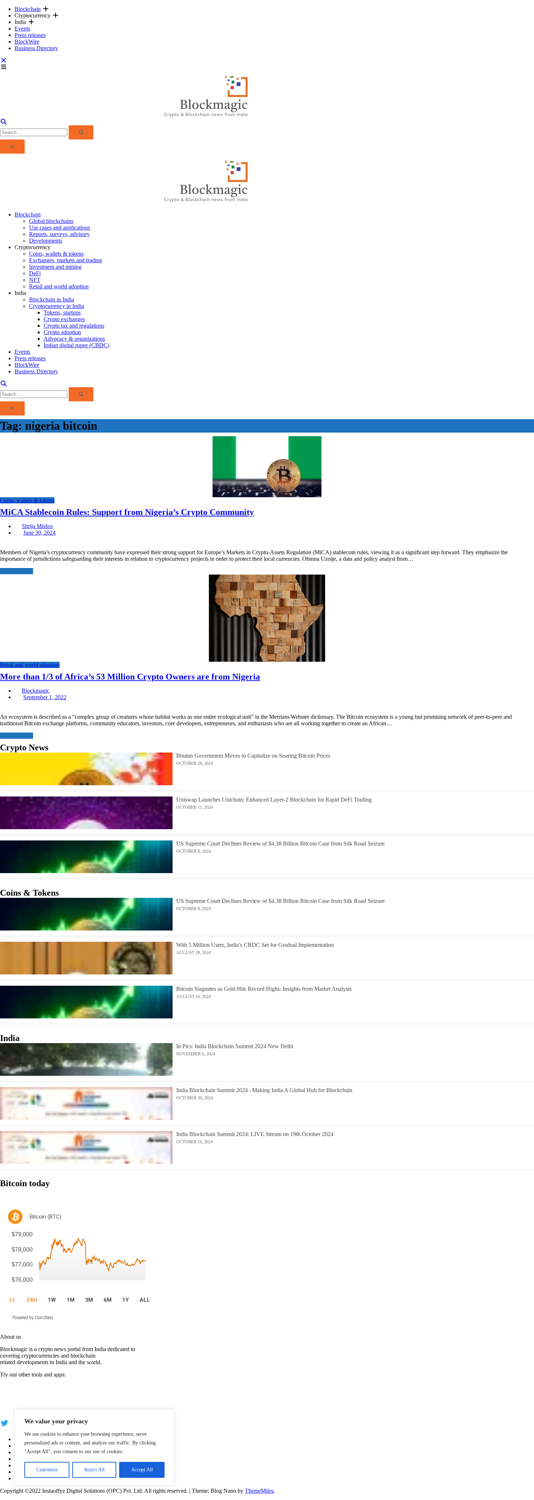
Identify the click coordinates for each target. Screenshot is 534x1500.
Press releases (30, 35)
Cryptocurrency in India (56, 306)
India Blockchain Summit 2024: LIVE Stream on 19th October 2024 (254, 1134)
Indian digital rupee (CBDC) (76, 345)
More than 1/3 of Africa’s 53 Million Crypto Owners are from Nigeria (130, 676)
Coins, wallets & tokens (56, 254)
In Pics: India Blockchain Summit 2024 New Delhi (234, 1046)
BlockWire (27, 41)
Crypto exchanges (64, 319)
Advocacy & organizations (74, 339)
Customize (47, 1469)
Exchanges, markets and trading (65, 260)
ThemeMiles (259, 1491)
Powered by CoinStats (32, 1317)
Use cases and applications (59, 227)
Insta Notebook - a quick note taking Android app (57, 1400)
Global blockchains (51, 221)
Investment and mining (55, 267)
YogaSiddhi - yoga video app (33, 1406)
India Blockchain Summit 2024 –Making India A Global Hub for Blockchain (264, 1090)
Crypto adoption (62, 332)
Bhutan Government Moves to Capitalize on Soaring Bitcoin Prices (253, 756)
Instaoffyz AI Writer (23, 1393)
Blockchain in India (51, 299)
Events (22, 28)
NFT (34, 280)
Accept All (142, 1469)
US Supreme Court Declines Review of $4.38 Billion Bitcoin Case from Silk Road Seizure (280, 843)
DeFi (35, 273)
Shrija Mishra (37, 526)
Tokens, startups (62, 312)
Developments (45, 241)
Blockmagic (35, 691)
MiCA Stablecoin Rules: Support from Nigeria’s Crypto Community (127, 512)
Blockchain (28, 9)
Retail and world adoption (59, 286)
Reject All (94, 1469)
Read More (13, 571)
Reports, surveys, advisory (59, 234)
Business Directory (36, 48)
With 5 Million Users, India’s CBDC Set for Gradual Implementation (255, 945)
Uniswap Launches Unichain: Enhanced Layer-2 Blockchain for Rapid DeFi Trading (274, 799)
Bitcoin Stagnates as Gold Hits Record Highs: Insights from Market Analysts (264, 989)
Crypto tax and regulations (74, 326)
